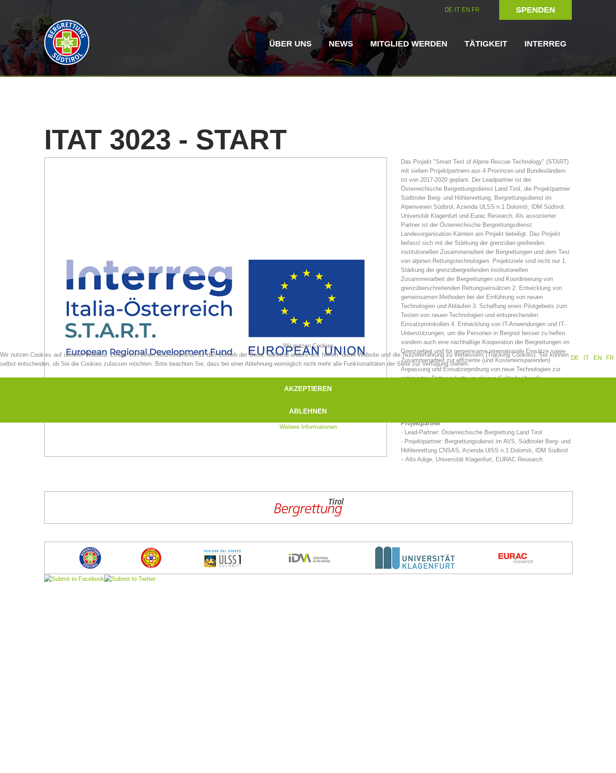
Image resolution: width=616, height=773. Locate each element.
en (597, 357)
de (575, 357)
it (586, 357)
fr (610, 357)
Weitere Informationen (308, 426)
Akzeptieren (308, 388)
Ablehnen (308, 411)
